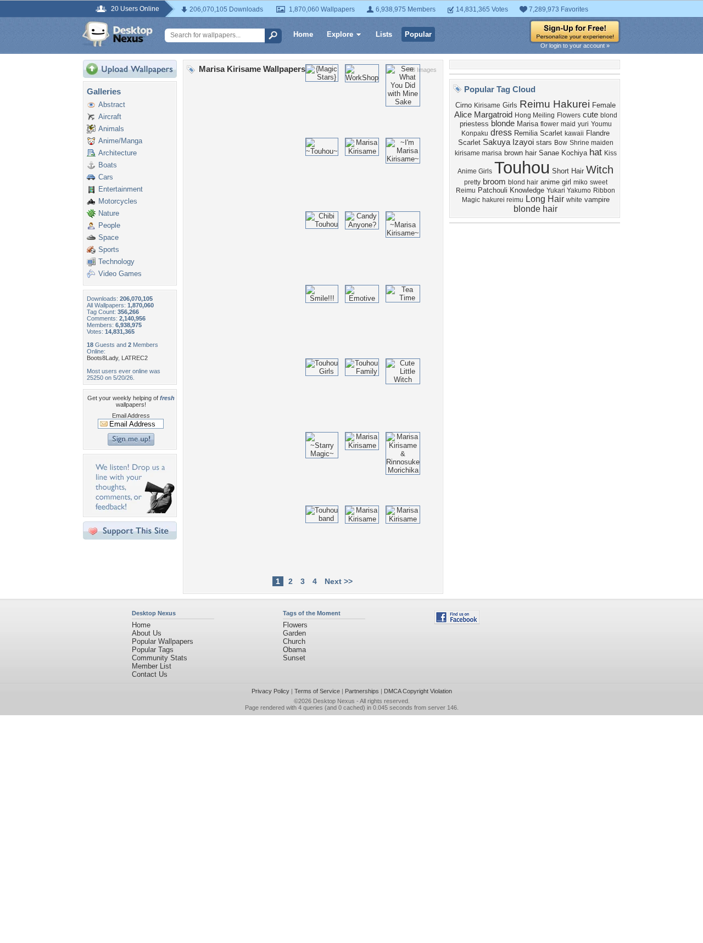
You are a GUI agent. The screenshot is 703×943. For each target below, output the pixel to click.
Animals (111, 129)
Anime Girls (474, 171)
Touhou (522, 167)
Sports (108, 249)
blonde (503, 123)
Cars (105, 177)
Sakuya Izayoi (508, 142)
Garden (294, 633)
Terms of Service (317, 691)
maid (568, 124)
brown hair (520, 153)
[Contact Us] (133, 511)
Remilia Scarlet (538, 133)
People (109, 225)
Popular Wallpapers (162, 641)
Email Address (131, 415)
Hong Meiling (535, 115)
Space (108, 237)
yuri (583, 124)
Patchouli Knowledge (511, 190)
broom (494, 181)
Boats (107, 165)
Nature (108, 213)
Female (604, 105)
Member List (151, 666)
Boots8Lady (102, 358)
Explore (340, 34)
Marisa (527, 124)
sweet (598, 182)
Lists (384, 34)
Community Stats (159, 658)
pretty (472, 182)
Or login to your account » (575, 45)
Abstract (111, 104)
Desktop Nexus (334, 701)
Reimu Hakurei (555, 104)
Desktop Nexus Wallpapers (117, 34)
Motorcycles (117, 201)
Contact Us (150, 674)
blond (608, 115)
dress (501, 132)
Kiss (610, 153)
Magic (471, 200)
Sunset (294, 658)
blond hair (523, 182)
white (574, 200)
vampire (597, 199)
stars (544, 142)
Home (303, 34)
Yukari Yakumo (568, 190)
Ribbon (604, 190)
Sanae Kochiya (563, 153)
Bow (560, 143)
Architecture (117, 153)
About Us (146, 633)
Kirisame (487, 105)
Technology (116, 261)
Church (294, 641)
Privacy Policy (270, 691)
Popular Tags (153, 649)
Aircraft (109, 117)
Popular (418, 34)
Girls (510, 105)
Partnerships (362, 691)
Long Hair (545, 199)
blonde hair (535, 209)
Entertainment (120, 189)
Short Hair (568, 171)
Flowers (569, 115)
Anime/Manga (120, 141)
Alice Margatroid (483, 114)
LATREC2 (134, 358)
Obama (294, 649)
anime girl (555, 182)
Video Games (120, 274)
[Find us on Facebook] (456, 622)
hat (595, 152)
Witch (599, 170)
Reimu (466, 190)
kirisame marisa (478, 153)
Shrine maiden (591, 143)
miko (580, 182)
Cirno (463, 105)
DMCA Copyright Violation (418, 691)
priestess (474, 124)
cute (590, 114)
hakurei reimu (502, 200)
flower (549, 124)
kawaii (574, 133)
